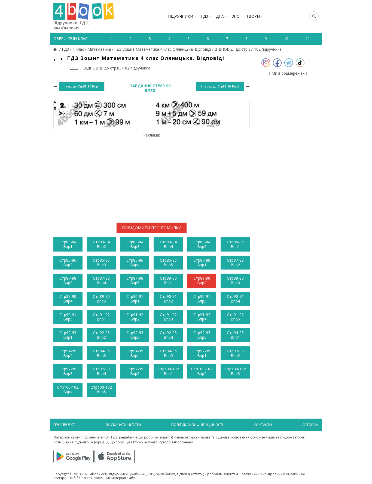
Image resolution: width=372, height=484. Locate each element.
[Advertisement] (151, 175)
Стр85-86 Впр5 (168, 262)
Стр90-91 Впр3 (201, 299)
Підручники (180, 16)
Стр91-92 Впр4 (201, 317)
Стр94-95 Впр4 (134, 353)
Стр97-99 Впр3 (67, 371)
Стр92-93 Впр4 (168, 335)
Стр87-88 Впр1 (201, 262)
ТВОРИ (253, 16)
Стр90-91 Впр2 (168, 299)
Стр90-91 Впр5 (67, 317)
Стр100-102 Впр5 (101, 389)
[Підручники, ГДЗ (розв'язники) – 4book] (55, 49)
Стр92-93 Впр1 (67, 335)
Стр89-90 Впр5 (101, 299)
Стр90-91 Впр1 (134, 299)
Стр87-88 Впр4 (101, 280)
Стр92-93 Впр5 (201, 335)
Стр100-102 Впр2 (201, 371)
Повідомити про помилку (151, 227)
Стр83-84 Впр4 (168, 244)
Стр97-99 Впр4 (101, 371)
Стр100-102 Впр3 (235, 371)
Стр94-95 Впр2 (67, 353)
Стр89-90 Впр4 (67, 299)
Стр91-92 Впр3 (168, 317)
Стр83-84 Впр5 (201, 244)
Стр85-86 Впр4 (134, 262)
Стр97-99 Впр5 (134, 371)
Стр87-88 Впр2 (235, 262)
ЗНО (236, 16)
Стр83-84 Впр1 (67, 244)
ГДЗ (204, 16)
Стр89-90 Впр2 (201, 280)
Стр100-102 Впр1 (168, 371)
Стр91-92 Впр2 (134, 317)
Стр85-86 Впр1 (235, 244)
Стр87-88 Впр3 (67, 280)
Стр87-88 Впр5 (134, 280)
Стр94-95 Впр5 (168, 353)
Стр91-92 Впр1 (101, 317)
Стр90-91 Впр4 (235, 299)
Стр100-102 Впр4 (67, 389)
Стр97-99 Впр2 (235, 353)
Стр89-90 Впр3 (235, 280)
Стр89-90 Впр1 (168, 280)
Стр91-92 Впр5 (235, 317)
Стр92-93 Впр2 (101, 335)
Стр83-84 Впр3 (134, 244)
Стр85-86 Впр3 (101, 262)
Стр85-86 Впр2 (67, 262)
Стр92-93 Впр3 (134, 335)
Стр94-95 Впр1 (235, 335)
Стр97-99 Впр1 (201, 353)
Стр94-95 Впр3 (101, 353)
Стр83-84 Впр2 (101, 244)
